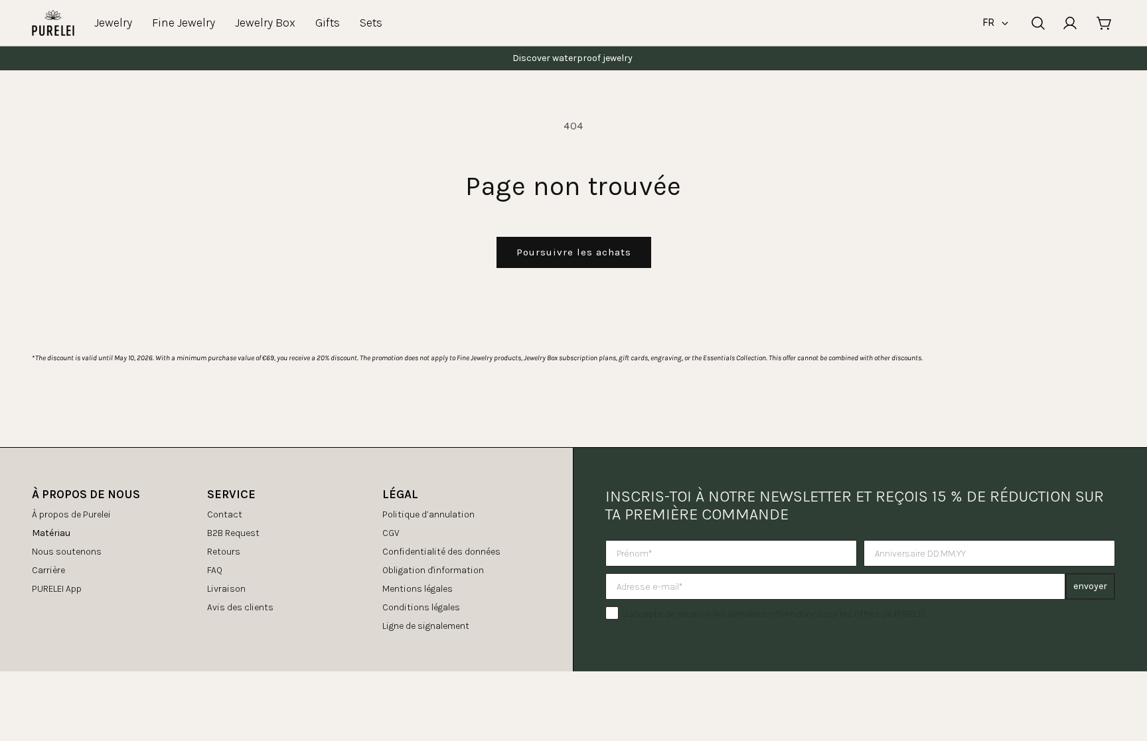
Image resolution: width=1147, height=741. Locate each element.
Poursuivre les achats (573, 252)
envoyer (1090, 586)
